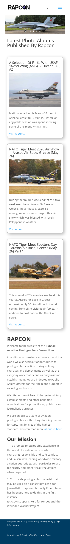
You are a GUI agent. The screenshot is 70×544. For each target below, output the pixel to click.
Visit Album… (17, 133)
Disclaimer (32, 521)
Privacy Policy (46, 521)
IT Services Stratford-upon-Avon (35, 535)
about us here (53, 429)
